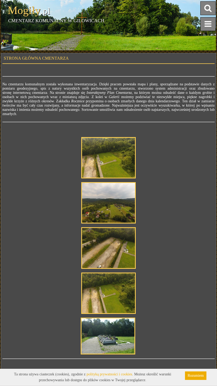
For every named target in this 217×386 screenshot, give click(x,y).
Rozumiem (196, 376)
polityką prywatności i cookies (109, 374)
